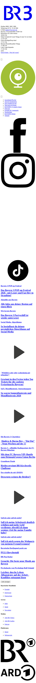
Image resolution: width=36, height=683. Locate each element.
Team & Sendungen (11, 102)
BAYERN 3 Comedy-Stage (13, 107)
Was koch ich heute (10, 105)
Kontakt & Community (12, 110)
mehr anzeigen (6, 582)
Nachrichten (8, 112)
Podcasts (7, 108)
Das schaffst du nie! (11, 103)
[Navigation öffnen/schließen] (1, 97)
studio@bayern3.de (11, 30)
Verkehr (7, 115)
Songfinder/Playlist (10, 100)
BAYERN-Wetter (10, 114)
